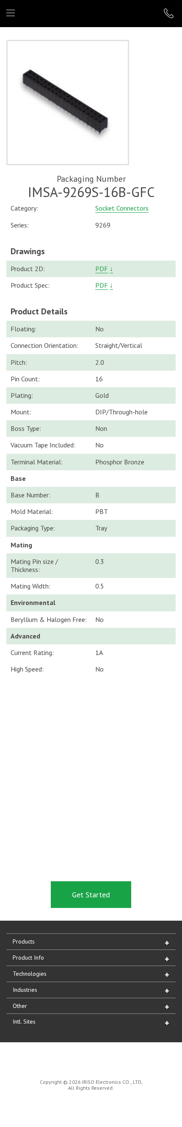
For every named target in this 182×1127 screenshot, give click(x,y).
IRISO (89, 12)
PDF (101, 268)
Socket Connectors (122, 208)
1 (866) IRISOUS (170, 13)
